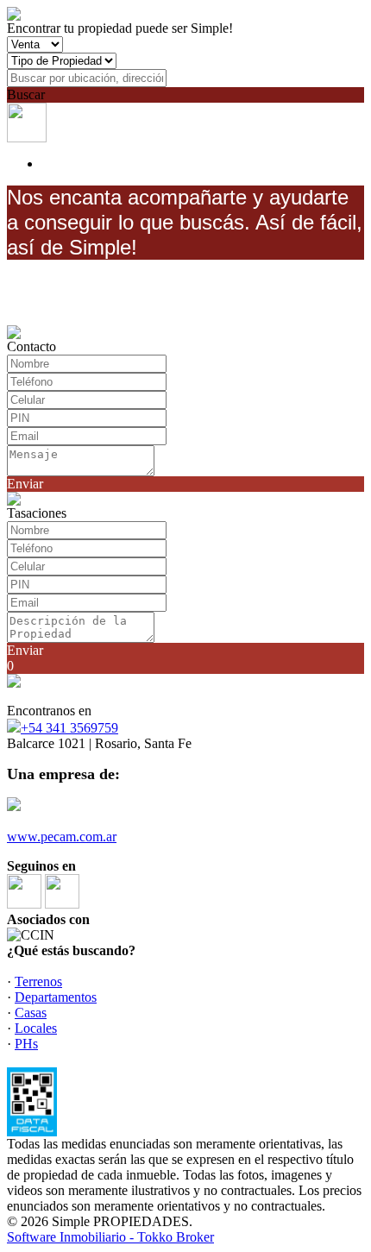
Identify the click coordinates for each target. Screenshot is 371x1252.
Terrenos (38, 981)
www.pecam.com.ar (61, 836)
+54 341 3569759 (69, 727)
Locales (36, 1028)
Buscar (26, 94)
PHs (26, 1043)
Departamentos (56, 997)
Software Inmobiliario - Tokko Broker (110, 1237)
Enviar (25, 483)
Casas (31, 1012)
